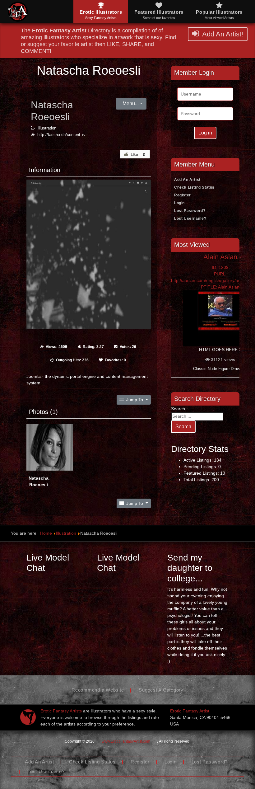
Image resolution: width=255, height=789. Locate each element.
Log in (205, 132)
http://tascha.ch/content (59, 135)
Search (183, 426)
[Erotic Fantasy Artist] (28, 717)
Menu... (130, 103)
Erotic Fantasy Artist (189, 710)
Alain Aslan (220, 257)
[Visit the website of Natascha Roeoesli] (88, 253)
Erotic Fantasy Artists (61, 710)
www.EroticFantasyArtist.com (126, 741)
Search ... (180, 408)
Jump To (134, 399)
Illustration (47, 128)
